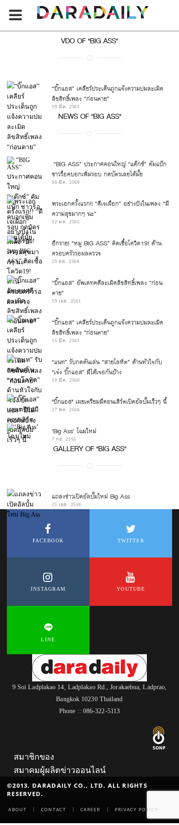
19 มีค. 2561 (66, 106)
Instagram (48, 589)
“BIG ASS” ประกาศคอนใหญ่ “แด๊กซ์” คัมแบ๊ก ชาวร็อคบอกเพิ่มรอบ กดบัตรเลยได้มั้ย (109, 169)
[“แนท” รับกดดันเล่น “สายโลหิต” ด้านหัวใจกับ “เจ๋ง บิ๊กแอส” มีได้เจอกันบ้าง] (25, 389)
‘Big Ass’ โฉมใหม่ (74, 431)
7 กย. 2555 (64, 439)
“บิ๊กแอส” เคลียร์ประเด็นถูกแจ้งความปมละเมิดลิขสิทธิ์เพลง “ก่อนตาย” (107, 94)
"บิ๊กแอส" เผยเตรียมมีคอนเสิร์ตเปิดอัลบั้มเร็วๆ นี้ (109, 402)
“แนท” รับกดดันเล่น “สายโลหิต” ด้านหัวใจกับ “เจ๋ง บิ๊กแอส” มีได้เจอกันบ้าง (107, 367)
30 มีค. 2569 (66, 182)
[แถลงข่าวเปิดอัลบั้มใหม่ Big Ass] (25, 504)
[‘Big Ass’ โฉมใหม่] (25, 432)
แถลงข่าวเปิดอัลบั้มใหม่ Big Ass (91, 496)
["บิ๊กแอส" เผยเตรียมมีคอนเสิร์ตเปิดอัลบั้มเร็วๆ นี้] (25, 419)
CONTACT (53, 809)
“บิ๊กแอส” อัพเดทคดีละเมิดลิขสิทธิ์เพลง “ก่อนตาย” (107, 288)
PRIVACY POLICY (136, 809)
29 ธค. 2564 (65, 261)
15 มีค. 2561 (66, 340)
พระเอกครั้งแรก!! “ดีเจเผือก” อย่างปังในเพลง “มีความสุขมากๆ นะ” (110, 209)
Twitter (130, 540)
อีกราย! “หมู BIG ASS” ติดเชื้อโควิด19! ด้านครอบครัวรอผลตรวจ (107, 248)
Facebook (48, 540)
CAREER (90, 809)
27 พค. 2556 (66, 409)
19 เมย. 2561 (66, 300)
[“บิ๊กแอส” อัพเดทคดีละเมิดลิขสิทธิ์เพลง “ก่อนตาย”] (25, 300)
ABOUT (17, 809)
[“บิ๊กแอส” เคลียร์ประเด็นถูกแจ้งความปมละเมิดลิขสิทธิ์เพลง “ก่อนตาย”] (25, 350)
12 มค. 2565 (66, 221)
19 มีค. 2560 (66, 380)
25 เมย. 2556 (66, 504)
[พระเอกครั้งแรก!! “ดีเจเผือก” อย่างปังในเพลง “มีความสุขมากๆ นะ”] (25, 231)
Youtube (131, 589)
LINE (48, 639)
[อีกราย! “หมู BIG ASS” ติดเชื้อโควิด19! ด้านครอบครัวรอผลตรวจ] (25, 271)
